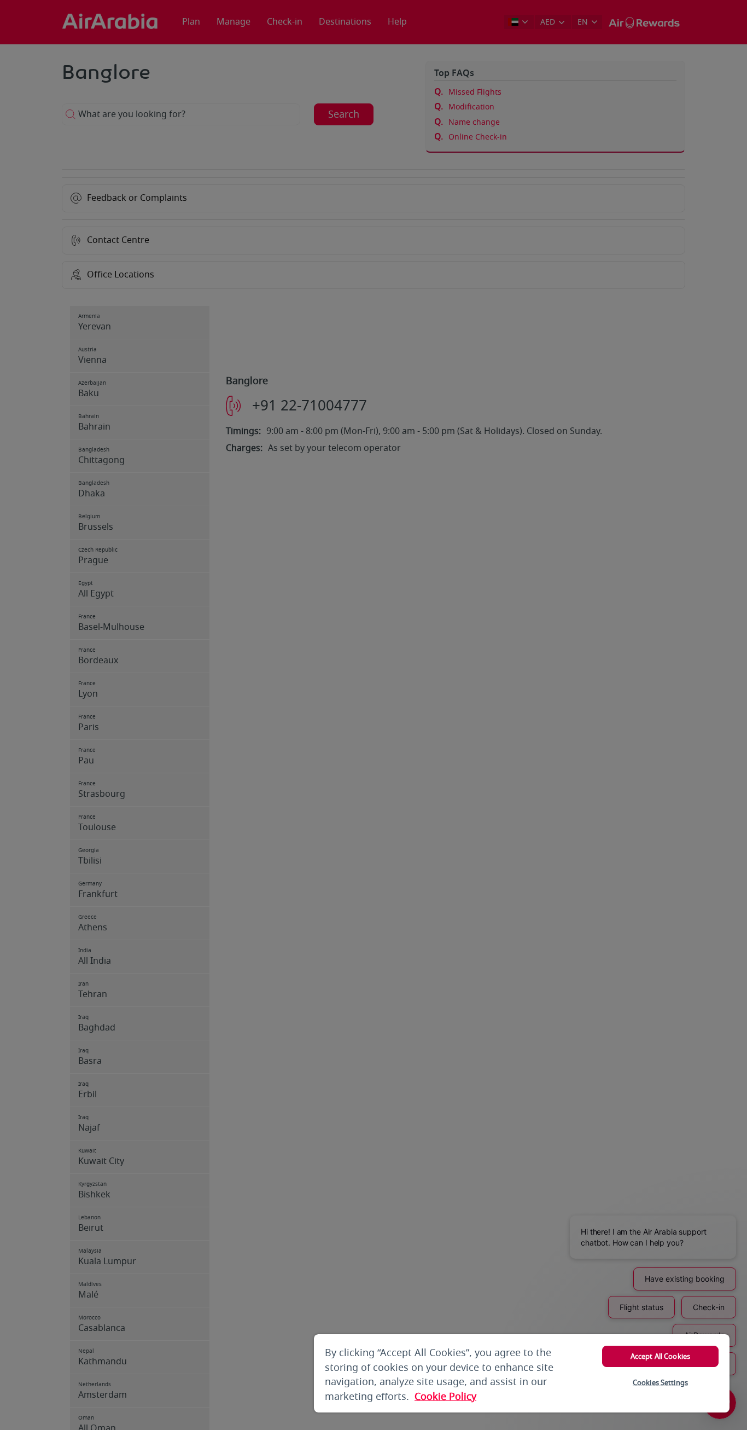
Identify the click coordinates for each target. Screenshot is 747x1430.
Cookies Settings (660, 1382)
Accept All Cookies (660, 1356)
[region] (522, 1373)
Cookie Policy (445, 1397)
